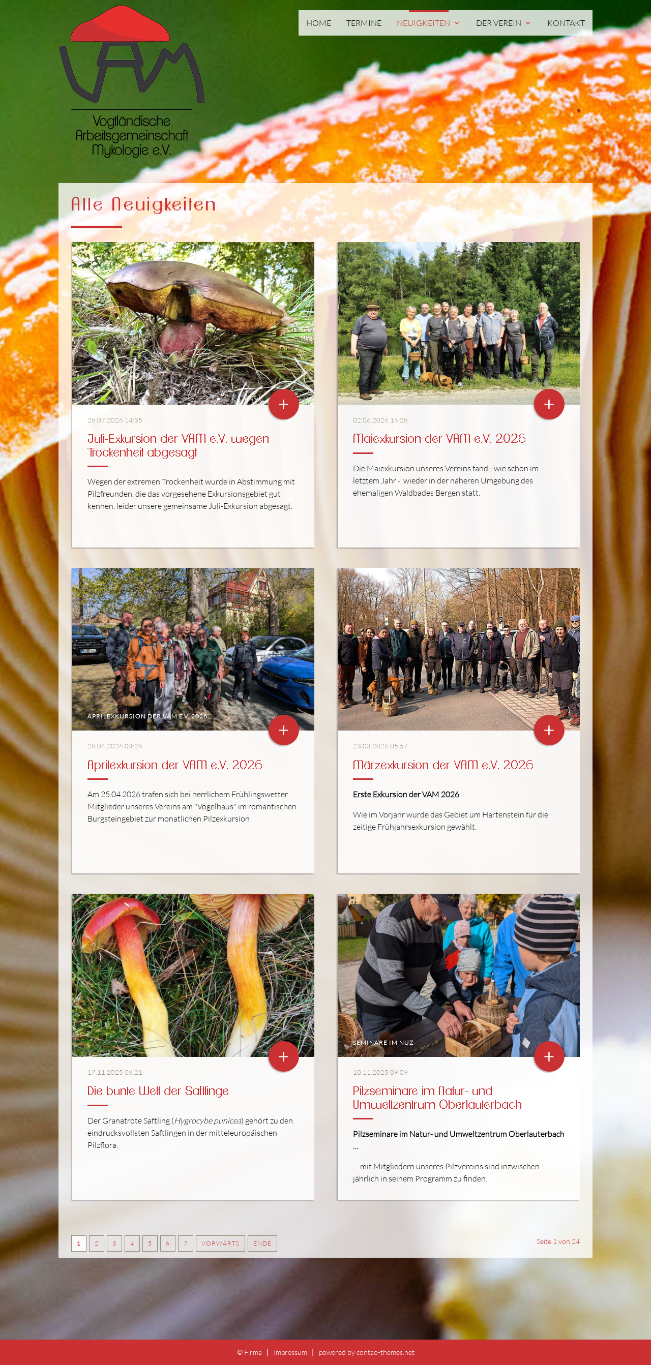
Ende (262, 1243)
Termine (363, 23)
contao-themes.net (386, 1352)
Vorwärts (220, 1243)
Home (318, 23)
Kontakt (566, 23)
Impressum (290, 1352)
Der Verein (504, 23)
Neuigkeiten (429, 23)
